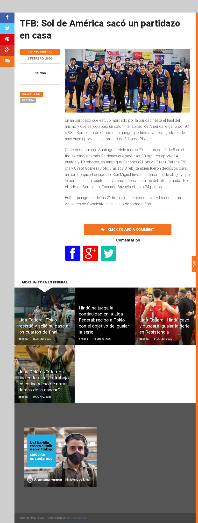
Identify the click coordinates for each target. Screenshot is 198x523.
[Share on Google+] (7, 50)
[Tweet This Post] (7, 28)
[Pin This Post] (7, 39)
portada (28, 100)
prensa (40, 73)
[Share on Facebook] (7, 18)
